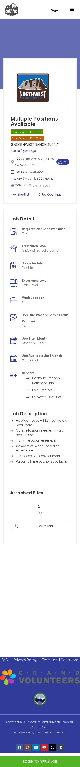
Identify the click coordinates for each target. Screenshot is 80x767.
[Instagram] (27, 747)
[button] (72, 9)
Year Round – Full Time (27, 132)
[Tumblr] (60, 747)
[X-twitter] (52, 747)
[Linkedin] (36, 747)
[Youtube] (44, 747)
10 (40, 513)
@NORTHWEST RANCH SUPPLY (35, 144)
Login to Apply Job (40, 761)
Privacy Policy (25, 659)
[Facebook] (19, 747)
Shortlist (23, 194)
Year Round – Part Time (27, 138)
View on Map (62, 161)
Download (45, 526)
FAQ (5, 659)
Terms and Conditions (60, 659)
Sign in (56, 10)
